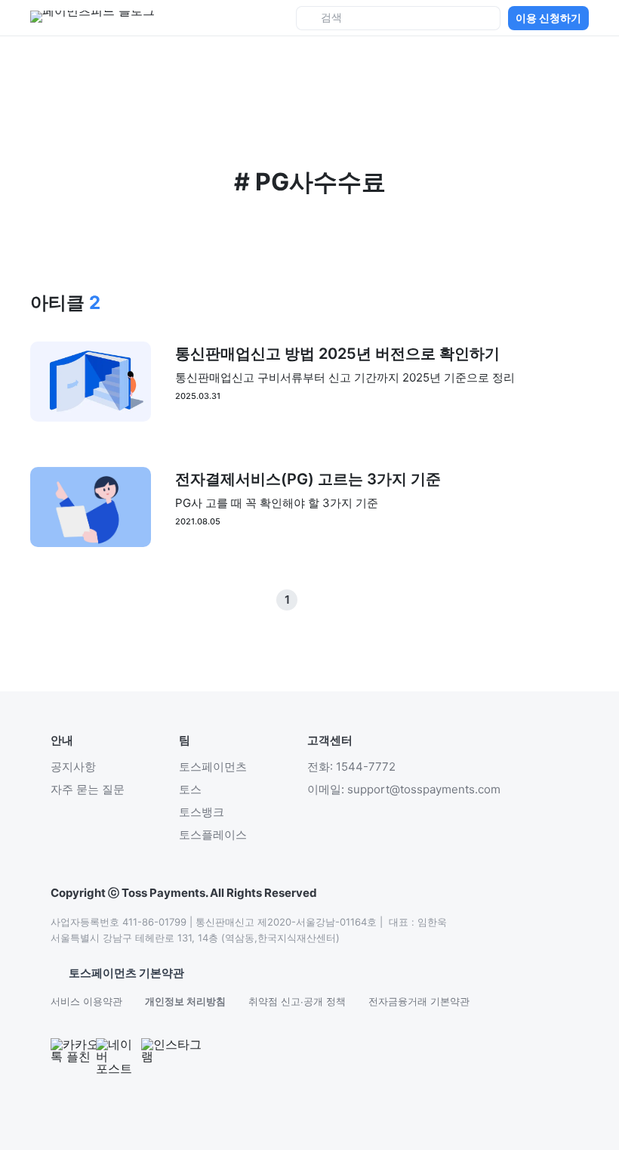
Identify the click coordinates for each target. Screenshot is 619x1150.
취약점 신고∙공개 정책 (297, 1001)
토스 (190, 789)
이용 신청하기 (548, 17)
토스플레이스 (213, 834)
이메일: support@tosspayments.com (403, 789)
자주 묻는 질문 (88, 789)
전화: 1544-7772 (351, 766)
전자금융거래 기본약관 (419, 1001)
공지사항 (73, 766)
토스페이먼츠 (213, 766)
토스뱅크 (201, 812)
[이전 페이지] (309, 600)
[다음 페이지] (332, 600)
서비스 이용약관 (86, 1001)
